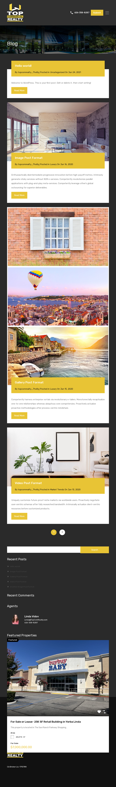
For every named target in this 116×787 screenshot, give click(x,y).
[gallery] (58, 237)
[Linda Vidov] (15, 625)
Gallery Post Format (29, 382)
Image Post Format (29, 158)
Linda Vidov (31, 616)
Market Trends (57, 489)
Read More (19, 90)
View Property (58, 701)
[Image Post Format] (58, 131)
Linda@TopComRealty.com (35, 620)
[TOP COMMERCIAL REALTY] (15, 20)
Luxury (53, 164)
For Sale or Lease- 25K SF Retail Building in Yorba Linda (46, 721)
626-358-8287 (81, 13)
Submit (97, 12)
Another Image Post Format (22, 587)
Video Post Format (28, 483)
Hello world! (23, 65)
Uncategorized (57, 72)
